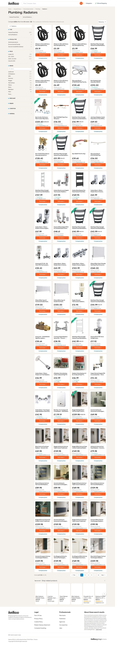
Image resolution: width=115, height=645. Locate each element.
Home (9, 9)
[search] (81, 3)
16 (98, 575)
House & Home (17, 9)
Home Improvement (28, 9)
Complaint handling (40, 628)
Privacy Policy (38, 618)
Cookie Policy (38, 622)
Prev (74, 575)
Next (102, 575)
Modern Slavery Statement (42, 625)
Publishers (62, 618)
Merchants (62, 615)
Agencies (62, 622)
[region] (57, 17)
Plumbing (37, 9)
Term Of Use (38, 615)
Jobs (60, 628)
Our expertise (63, 625)
